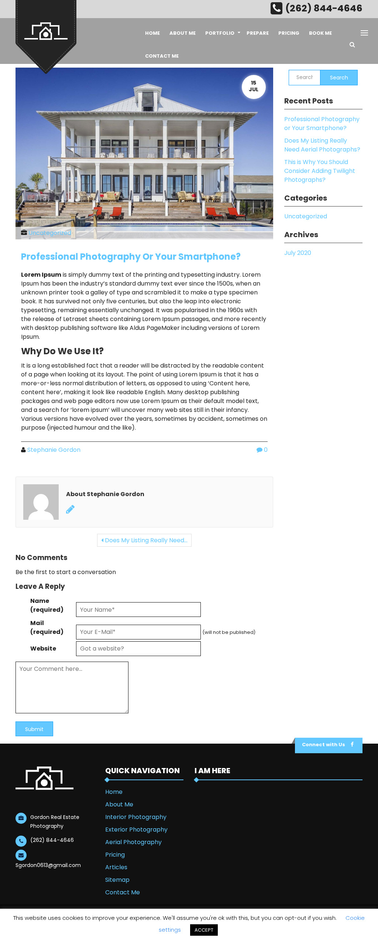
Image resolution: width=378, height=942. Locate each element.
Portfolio (219, 33)
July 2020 (297, 253)
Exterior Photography (136, 829)
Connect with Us (323, 744)
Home (152, 33)
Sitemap (117, 880)
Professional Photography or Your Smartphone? (131, 256)
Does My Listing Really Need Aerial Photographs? (322, 145)
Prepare (258, 33)
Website (43, 648)
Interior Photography (135, 817)
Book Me (320, 33)
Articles (116, 867)
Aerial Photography (133, 842)
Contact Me (162, 55)
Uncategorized (49, 233)
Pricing (288, 33)
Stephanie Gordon (53, 450)
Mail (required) (46, 627)
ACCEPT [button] (204, 930)
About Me (182, 33)
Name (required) (46, 605)
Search (339, 77)
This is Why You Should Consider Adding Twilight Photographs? (319, 171)
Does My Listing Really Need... (145, 540)
